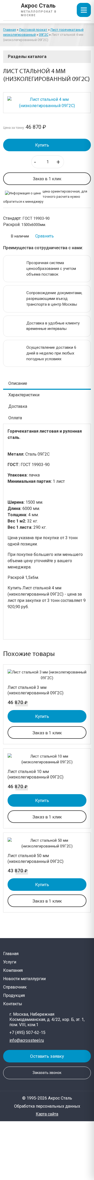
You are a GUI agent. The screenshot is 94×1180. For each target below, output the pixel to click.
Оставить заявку (47, 1056)
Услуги (9, 962)
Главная (9, 30)
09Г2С (43, 35)
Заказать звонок (47, 1073)
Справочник (15, 987)
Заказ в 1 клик (47, 178)
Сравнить (44, 236)
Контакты (12, 1003)
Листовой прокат (33, 30)
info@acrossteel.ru (26, 1040)
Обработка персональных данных (47, 1106)
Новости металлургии (24, 978)
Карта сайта (47, 1114)
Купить (42, 145)
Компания (13, 970)
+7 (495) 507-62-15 (27, 1032)
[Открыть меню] (84, 10)
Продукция (14, 995)
